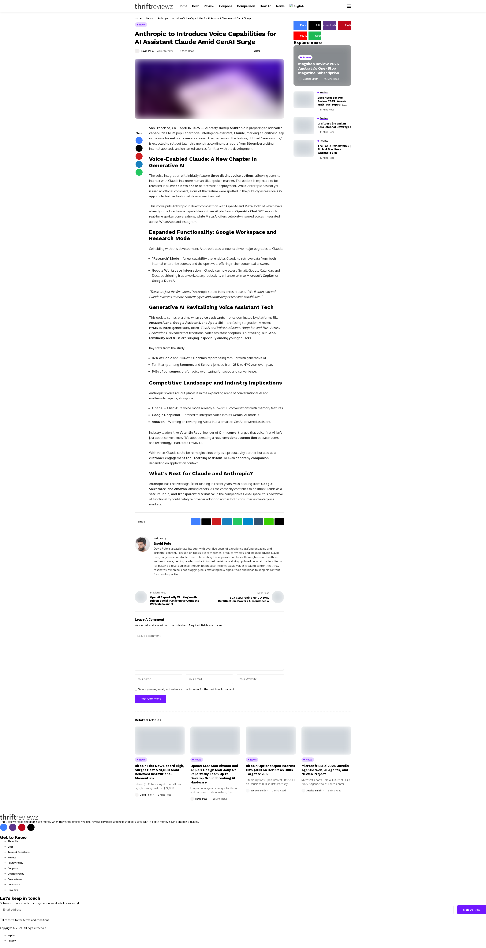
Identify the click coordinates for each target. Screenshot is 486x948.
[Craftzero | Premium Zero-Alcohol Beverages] (303, 125)
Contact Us (14, 884)
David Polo (147, 50)
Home (138, 18)
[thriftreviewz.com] (19, 817)
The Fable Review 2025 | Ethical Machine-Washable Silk (334, 149)
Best (10, 846)
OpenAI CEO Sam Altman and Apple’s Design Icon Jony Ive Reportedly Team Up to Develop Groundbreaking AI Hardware (214, 774)
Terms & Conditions (19, 852)
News (149, 18)
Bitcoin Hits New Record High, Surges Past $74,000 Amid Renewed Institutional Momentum (159, 772)
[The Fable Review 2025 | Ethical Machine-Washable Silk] (303, 148)
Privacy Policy (15, 862)
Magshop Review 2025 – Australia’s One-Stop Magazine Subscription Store (320, 68)
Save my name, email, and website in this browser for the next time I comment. (186, 689)
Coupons (13, 868)
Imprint (12, 935)
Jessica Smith (310, 79)
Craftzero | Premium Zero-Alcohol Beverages (334, 125)
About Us (13, 841)
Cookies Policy (16, 873)
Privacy (12, 940)
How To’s (13, 890)
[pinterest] (21, 827)
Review (12, 857)
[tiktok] (31, 827)
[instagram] (12, 827)
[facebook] (3, 827)
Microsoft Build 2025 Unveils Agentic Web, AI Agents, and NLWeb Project (325, 770)
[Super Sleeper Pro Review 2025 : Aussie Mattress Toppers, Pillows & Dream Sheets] (303, 99)
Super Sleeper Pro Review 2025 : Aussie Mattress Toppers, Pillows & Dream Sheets (334, 101)
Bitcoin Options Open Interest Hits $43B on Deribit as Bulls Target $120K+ (270, 770)
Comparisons (15, 879)
